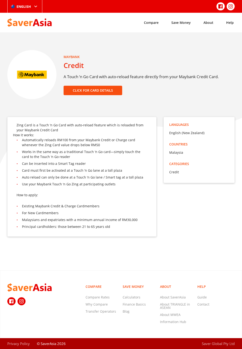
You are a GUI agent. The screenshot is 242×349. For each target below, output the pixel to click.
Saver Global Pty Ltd (218, 343)
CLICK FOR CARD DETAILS (93, 90)
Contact (203, 304)
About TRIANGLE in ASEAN (175, 306)
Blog (126, 311)
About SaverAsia (173, 297)
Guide (202, 297)
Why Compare (97, 304)
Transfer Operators (101, 311)
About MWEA (170, 314)
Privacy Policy (18, 343)
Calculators (131, 297)
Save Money (181, 22)
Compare (151, 22)
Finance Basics (134, 304)
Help (230, 22)
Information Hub (173, 321)
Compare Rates (98, 297)
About (208, 22)
